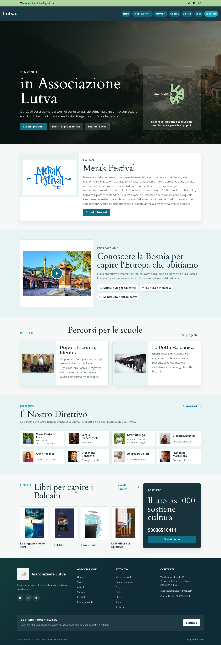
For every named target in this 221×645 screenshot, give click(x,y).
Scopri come (172, 539)
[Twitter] (189, 3)
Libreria (187, 13)
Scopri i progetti (33, 126)
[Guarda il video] (57, 273)
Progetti (120, 587)
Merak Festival (123, 577)
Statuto (81, 592)
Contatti (81, 597)
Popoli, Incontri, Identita (78, 350)
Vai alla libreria (122, 487)
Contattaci (190, 406)
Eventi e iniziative (124, 582)
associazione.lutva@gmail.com (176, 590)
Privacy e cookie (85, 602)
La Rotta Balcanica (173, 347)
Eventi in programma (66, 126)
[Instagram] (200, 3)
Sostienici (211, 13)
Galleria (174, 13)
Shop (198, 13)
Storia (80, 582)
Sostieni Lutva (97, 126)
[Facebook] (194, 3)
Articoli (80, 587)
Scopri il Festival (96, 212)
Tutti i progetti (187, 335)
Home (126, 13)
